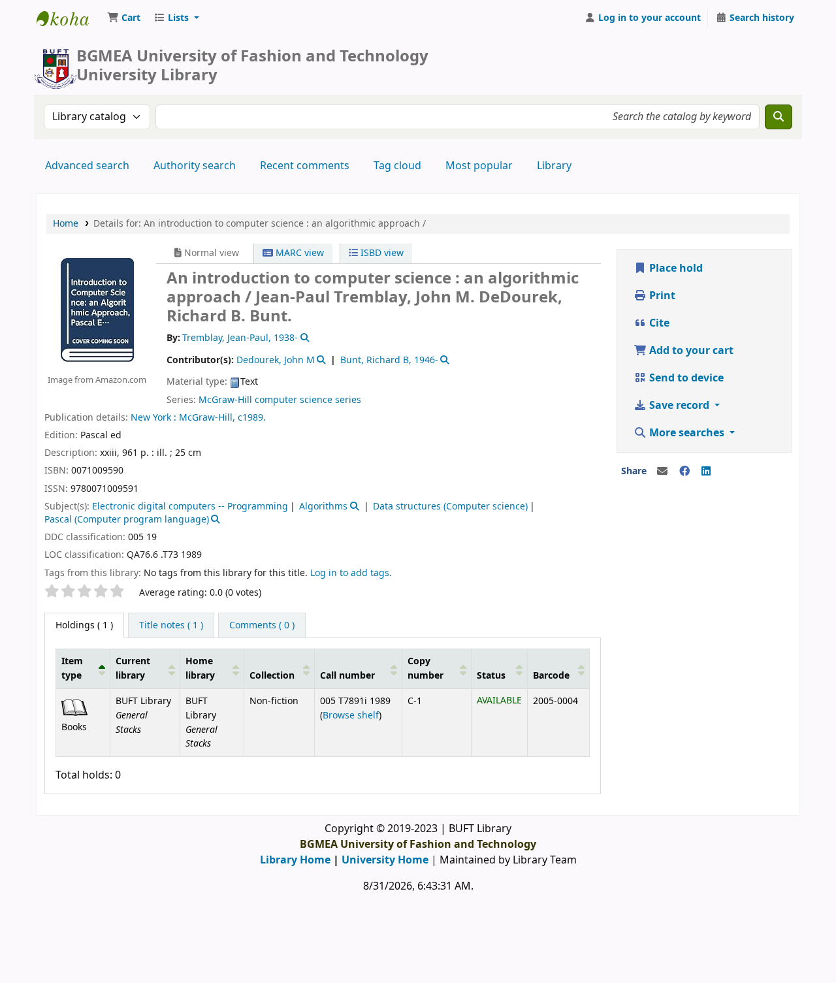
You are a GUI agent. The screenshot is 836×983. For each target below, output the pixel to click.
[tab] (171, 626)
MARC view (298, 253)
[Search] (778, 117)
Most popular (479, 166)
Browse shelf (351, 715)
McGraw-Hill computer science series (280, 400)
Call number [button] (347, 676)
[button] (124, 18)
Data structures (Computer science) (450, 506)
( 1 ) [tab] (84, 625)
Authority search (194, 166)
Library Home (295, 860)
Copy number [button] (425, 668)
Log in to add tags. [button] (351, 573)
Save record (679, 405)
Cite (658, 323)
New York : (153, 418)
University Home (385, 860)
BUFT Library (69, 18)
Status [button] (491, 676)
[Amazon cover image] (96, 309)
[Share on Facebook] (684, 471)
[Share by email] (662, 471)
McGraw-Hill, (207, 418)
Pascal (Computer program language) (126, 519)
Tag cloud (397, 166)
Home (65, 224)
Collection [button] (272, 676)
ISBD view (381, 253)
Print (661, 296)
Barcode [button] (551, 676)
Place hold (675, 268)
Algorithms (323, 506)
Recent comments (304, 166)
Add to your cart (690, 351)
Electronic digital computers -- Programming (190, 506)
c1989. (252, 418)
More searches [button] (687, 433)
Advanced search (87, 166)
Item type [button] (72, 668)
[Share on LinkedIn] (706, 471)
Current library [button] (133, 668)
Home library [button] (200, 668)
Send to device (685, 378)
